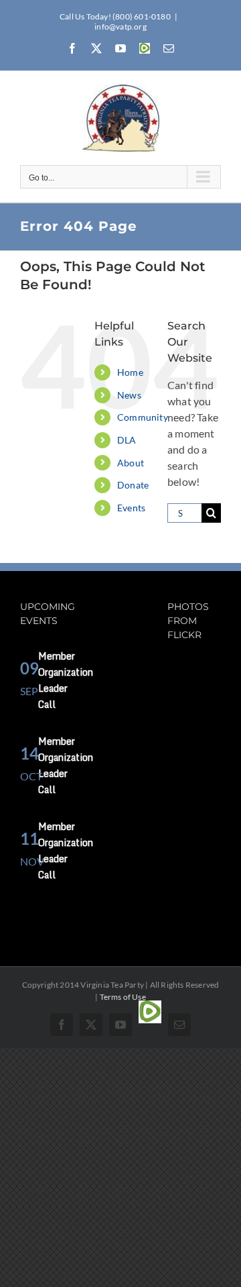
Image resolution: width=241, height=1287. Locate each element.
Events (131, 507)
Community (142, 417)
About (130, 462)
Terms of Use (123, 997)
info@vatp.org (120, 26)
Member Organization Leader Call (65, 680)
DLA (127, 440)
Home (130, 372)
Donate (133, 485)
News (129, 395)
